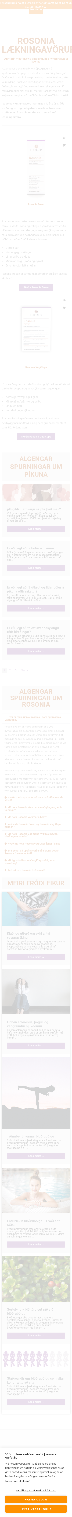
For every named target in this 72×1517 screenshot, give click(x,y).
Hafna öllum (36, 1499)
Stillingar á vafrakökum (36, 1490)
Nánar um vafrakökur (17, 1481)
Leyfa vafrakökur (36, 1509)
